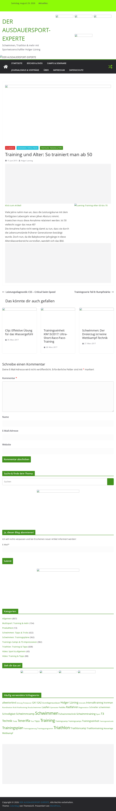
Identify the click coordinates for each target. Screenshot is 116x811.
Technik (7, 721)
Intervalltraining (94, 702)
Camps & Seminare (56, 63)
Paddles (62, 707)
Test (32, 721)
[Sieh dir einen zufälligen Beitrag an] (110, 66)
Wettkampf (7, 733)
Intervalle (82, 703)
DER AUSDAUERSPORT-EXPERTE (26, 29)
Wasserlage (108, 728)
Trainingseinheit (90, 721)
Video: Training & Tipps (13, 656)
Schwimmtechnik (67, 713)
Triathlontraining (95, 728)
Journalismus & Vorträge (25, 70)
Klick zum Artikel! (13, 205)
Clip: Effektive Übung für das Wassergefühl (19, 332)
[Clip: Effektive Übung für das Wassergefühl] (19, 309)
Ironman (108, 702)
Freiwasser (27, 703)
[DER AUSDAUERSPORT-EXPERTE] (5, 66)
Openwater (54, 707)
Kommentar (9, 378)
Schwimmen (47, 713)
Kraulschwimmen (34, 707)
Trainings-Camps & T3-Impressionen (19, 642)
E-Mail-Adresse (10, 430)
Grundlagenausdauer (51, 703)
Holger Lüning (69, 702)
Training (47, 720)
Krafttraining (22, 707)
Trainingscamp (61, 721)
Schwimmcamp (25, 713)
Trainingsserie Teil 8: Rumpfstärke (92, 292)
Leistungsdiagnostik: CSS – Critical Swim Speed (30, 292)
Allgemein (10, 148)
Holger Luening (27, 160)
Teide (15, 721)
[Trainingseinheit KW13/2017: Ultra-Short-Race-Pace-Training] (58, 309)
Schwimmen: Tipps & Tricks (27, 148)
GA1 (34, 702)
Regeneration (84, 707)
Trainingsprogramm (45, 728)
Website (6, 444)
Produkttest (7, 628)
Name (5, 417)
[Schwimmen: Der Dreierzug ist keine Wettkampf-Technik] (96, 309)
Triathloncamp (78, 728)
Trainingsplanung (30, 728)
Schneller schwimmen (99, 707)
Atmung (19, 703)
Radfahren (72, 707)
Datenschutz (76, 70)
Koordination (7, 707)
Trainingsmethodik (106, 721)
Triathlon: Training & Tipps (51, 148)
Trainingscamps (74, 721)
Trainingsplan (12, 727)
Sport (98, 714)
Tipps (37, 721)
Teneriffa (24, 721)
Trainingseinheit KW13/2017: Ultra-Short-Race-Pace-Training (55, 335)
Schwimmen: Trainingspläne (15, 637)
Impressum (59, 70)
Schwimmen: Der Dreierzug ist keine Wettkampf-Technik (95, 334)
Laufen (46, 707)
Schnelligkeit (9, 713)
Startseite (16, 63)
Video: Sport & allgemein (14, 651)
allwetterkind (9, 702)
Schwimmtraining (85, 713)
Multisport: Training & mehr (15, 623)
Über (46, 70)
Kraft (15, 707)
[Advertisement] (58, 184)
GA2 (39, 702)
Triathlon (62, 727)
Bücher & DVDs (35, 63)
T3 (102, 714)
